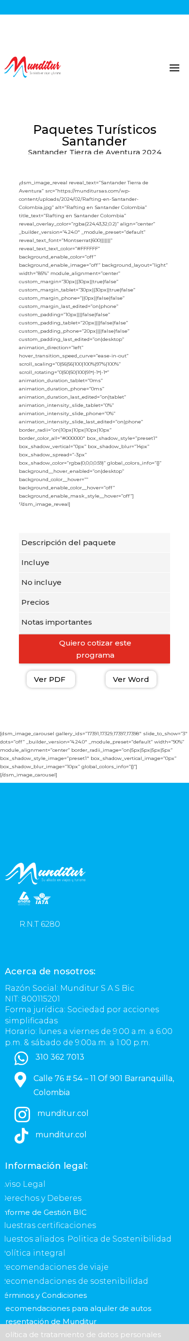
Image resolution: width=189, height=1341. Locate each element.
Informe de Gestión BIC (43, 1212)
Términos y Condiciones (43, 1295)
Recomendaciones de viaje (55, 1267)
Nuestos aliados (33, 1239)
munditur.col (63, 1113)
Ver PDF (49, 679)
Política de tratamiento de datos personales (81, 1334)
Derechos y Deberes (41, 1198)
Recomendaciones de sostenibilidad (74, 1281)
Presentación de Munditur (48, 1321)
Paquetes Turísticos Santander (95, 135)
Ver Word (131, 679)
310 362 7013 (59, 1057)
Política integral (32, 1253)
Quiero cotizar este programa (95, 649)
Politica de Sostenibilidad (120, 1239)
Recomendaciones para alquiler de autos (75, 1308)
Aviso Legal (23, 1184)
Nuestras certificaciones (49, 1225)
